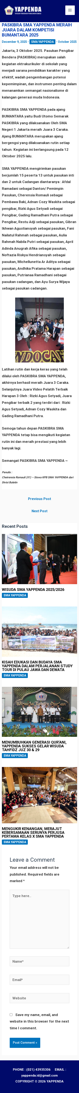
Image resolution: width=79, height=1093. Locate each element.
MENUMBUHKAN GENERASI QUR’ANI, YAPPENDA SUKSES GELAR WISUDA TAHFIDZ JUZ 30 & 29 (34, 746)
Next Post (39, 511)
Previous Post (39, 499)
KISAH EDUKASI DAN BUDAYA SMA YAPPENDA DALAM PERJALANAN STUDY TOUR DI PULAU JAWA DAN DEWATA (37, 666)
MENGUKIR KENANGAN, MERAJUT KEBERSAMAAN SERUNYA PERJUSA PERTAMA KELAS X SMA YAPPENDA (33, 832)
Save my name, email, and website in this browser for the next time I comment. (39, 1021)
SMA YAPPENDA (42, 41)
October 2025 (67, 41)
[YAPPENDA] (23, 10)
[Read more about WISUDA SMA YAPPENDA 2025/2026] (39, 559)
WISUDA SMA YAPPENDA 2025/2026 (33, 589)
